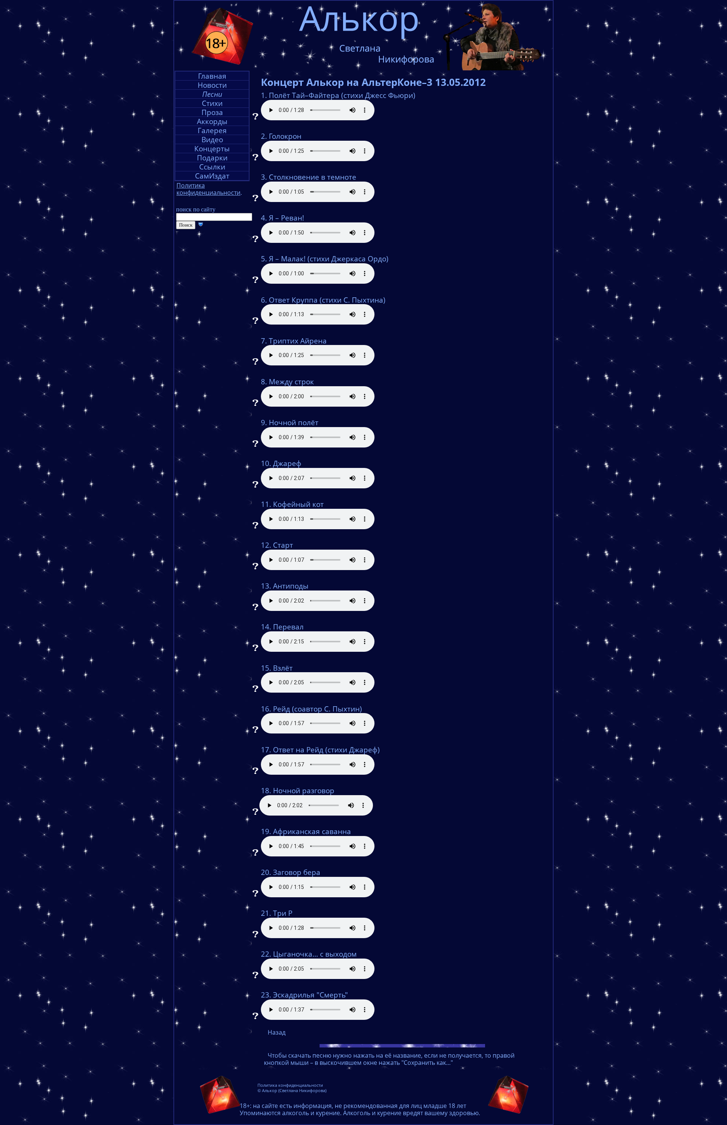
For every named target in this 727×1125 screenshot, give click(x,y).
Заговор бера (296, 872)
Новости (212, 85)
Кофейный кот (298, 504)
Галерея (212, 130)
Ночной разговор (303, 791)
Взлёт (283, 668)
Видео (212, 139)
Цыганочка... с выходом (315, 954)
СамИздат (212, 176)
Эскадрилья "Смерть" (310, 995)
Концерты (212, 148)
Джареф (287, 463)
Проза (212, 112)
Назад (276, 1032)
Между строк (291, 382)
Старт (283, 545)
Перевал (288, 627)
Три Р (282, 913)
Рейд (281, 709)
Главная (212, 76)
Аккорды (212, 121)
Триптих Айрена (298, 341)
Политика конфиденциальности (290, 1085)
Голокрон (285, 136)
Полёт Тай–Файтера (304, 95)
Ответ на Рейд (298, 750)
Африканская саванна (312, 831)
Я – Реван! (286, 218)
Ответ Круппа (293, 300)
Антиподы (291, 586)
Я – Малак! (287, 259)
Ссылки (212, 167)
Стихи (212, 103)
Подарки (212, 157)
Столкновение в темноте (312, 177)
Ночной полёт (293, 422)
